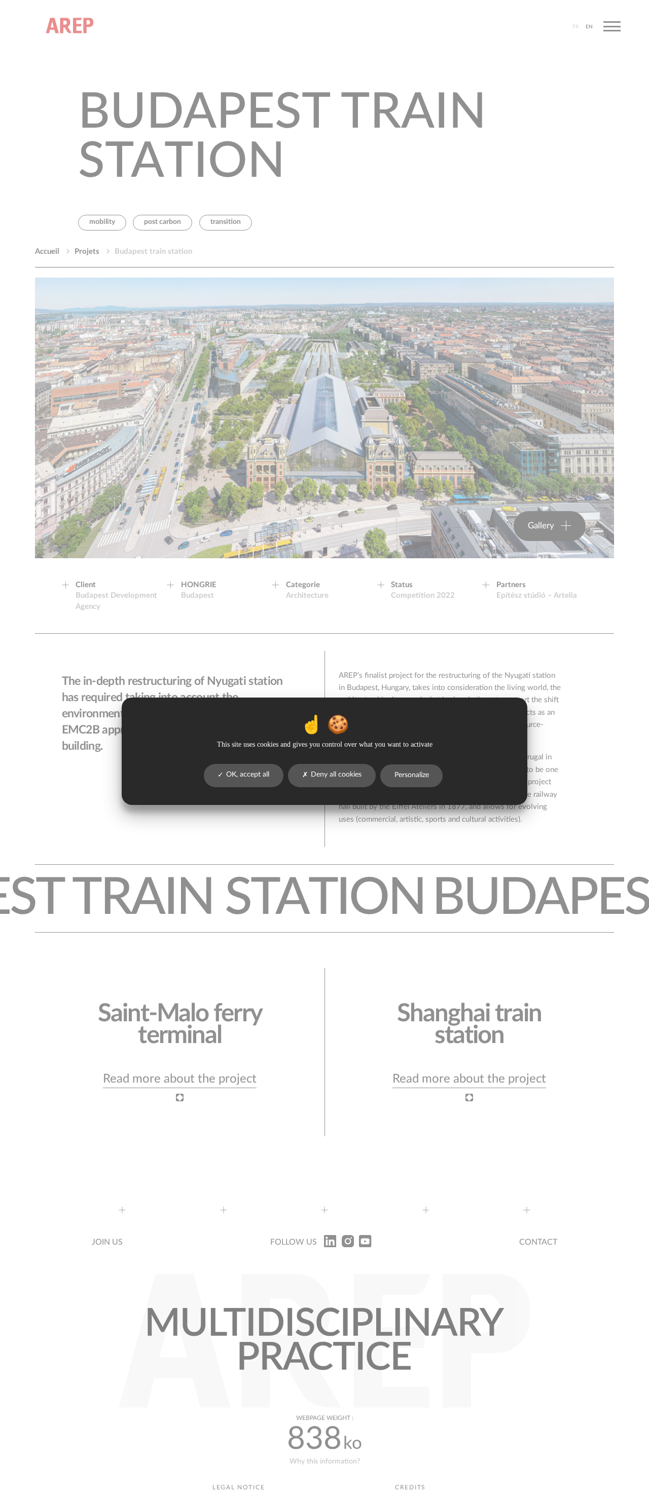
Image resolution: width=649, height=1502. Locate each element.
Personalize (411, 775)
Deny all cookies (336, 774)
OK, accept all (247, 774)
